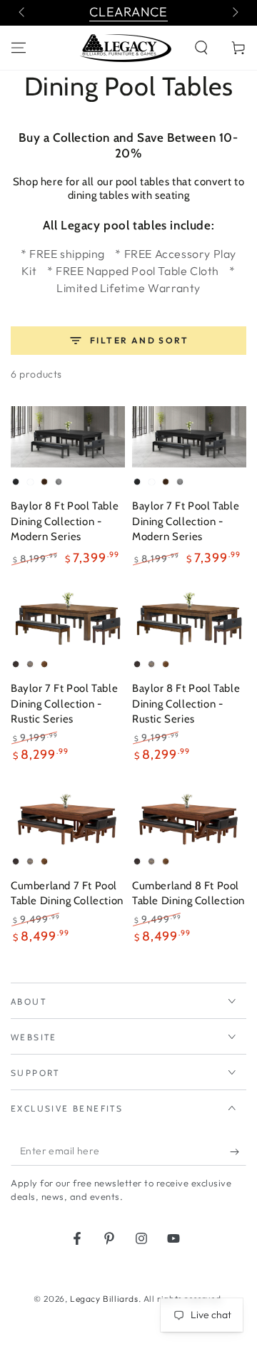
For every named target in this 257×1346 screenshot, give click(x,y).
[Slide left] (23, 13)
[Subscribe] (238, 1151)
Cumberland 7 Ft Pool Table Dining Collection (67, 893)
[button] (201, 48)
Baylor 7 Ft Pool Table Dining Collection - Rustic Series (64, 703)
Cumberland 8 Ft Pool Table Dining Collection (188, 893)
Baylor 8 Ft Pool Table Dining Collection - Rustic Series (186, 703)
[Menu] (18, 48)
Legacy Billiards (104, 1298)
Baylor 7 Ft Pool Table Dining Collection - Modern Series (185, 521)
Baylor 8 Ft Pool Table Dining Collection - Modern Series (65, 521)
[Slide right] (234, 13)
